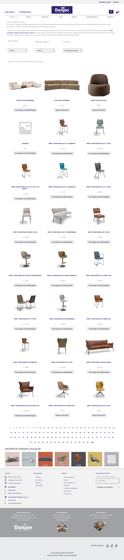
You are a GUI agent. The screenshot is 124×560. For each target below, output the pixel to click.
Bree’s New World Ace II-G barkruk (62, 187)
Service (66, 480)
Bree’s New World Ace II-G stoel (99, 187)
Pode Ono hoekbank (62, 100)
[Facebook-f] (112, 546)
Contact (116, 2)
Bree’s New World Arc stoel (99, 232)
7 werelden (44, 17)
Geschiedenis (39, 480)
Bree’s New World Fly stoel (62, 362)
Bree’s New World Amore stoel (25, 232)
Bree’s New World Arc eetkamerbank (62, 232)
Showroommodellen (92, 17)
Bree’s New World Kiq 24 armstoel (62, 406)
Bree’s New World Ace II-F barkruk (62, 143)
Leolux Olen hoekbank (25, 100)
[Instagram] (107, 546)
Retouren (66, 485)
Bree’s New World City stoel (25, 319)
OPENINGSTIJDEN (105, 2)
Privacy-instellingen (55, 555)
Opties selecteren (62, 110)
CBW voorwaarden (69, 477)
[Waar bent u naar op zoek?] (111, 12)
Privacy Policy (67, 491)
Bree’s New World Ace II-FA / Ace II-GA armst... (25, 188)
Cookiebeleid (67, 494)
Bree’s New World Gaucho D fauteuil (25, 406)
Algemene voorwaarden (70, 488)
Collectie (12, 17)
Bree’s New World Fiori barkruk (62, 319)
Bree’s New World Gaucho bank (99, 362)
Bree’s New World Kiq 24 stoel (99, 406)
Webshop (74, 17)
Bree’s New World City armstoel (98, 275)
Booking (25, 143)
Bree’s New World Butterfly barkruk (62, 275)
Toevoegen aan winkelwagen (25, 110)
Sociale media (39, 485)
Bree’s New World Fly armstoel (99, 319)
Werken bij (38, 482)
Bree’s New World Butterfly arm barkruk (25, 275)
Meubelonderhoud (69, 482)
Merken (28, 17)
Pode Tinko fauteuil (99, 100)
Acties (61, 17)
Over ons (110, 17)
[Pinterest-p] (116, 546)
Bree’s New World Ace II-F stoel (99, 143)
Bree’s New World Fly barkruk (25, 362)
